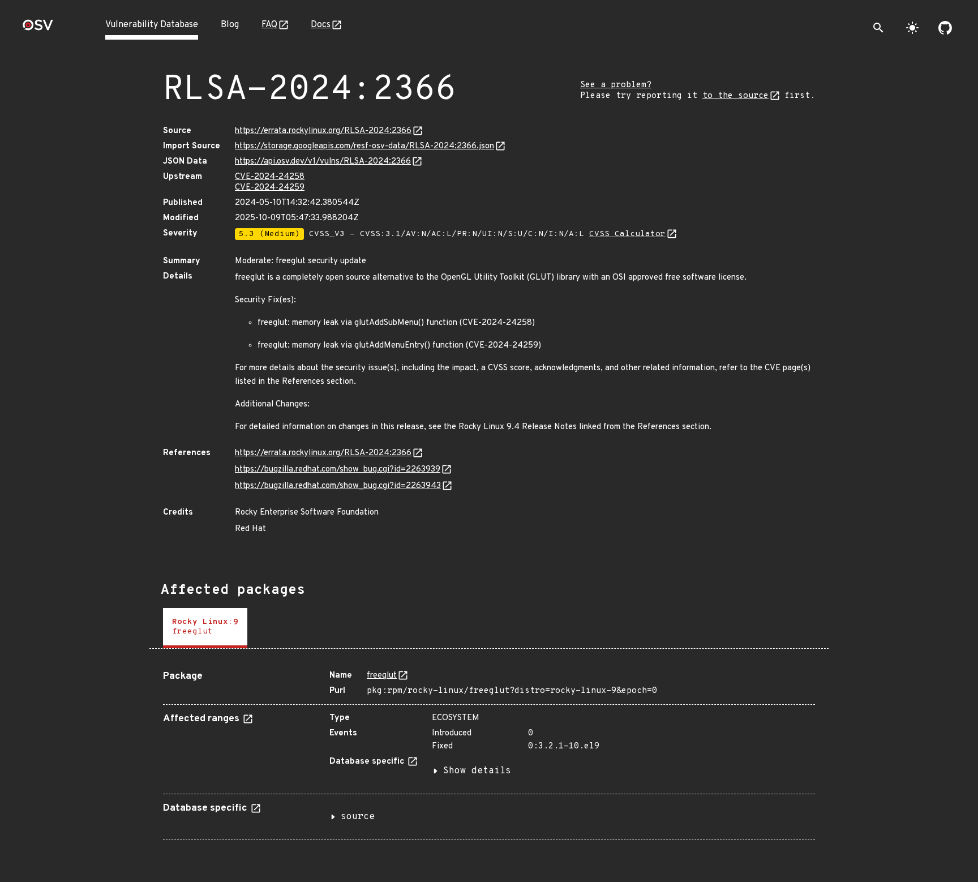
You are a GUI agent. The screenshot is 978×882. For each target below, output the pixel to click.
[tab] (205, 628)
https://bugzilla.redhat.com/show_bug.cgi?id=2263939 (337, 469)
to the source (735, 96)
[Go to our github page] (945, 28)
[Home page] (38, 28)
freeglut (382, 675)
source (358, 817)
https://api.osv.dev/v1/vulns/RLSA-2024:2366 (323, 161)
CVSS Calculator (627, 234)
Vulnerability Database (151, 25)
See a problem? (615, 85)
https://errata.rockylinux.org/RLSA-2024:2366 (323, 131)
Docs (321, 25)
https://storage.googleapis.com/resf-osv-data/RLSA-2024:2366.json (364, 146)
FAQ (269, 25)
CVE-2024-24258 (269, 177)
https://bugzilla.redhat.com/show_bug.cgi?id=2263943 (338, 486)
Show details (477, 771)
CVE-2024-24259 (269, 187)
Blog (230, 25)
